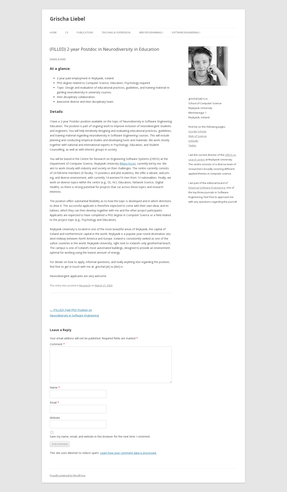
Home (53, 32)
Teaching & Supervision (116, 32)
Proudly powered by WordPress (67, 475)
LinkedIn (193, 141)
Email (54, 402)
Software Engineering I (186, 32)
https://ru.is (127, 163)
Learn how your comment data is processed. (128, 453)
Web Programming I (151, 32)
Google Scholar (197, 131)
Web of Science (197, 136)
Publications (85, 32)
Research (85, 285)
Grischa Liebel (67, 18)
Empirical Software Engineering (206, 187)
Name (55, 387)
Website (55, 418)
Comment (57, 344)
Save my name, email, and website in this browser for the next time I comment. (100, 436)
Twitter (192, 145)
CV (66, 32)
